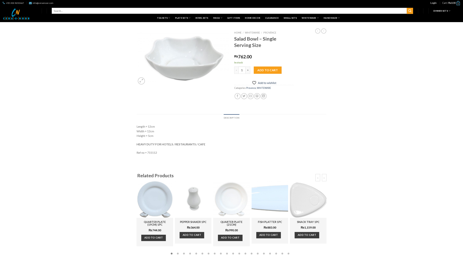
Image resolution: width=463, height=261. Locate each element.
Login (433, 2)
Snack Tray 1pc (308, 221)
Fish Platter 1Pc (270, 221)
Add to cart (267, 70)
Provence (269, 32)
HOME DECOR (252, 17)
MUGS (216, 17)
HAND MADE (330, 17)
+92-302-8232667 (15, 3)
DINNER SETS (440, 10)
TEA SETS (162, 17)
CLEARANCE (272, 17)
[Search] (410, 11)
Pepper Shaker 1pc (193, 221)
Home (237, 32)
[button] (171, 253)
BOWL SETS (202, 17)
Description (231, 117)
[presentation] (317, 177)
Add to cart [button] (153, 237)
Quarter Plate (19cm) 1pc (155, 223)
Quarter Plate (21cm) (231, 223)
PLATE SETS (181, 17)
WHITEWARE (309, 17)
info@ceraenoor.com (43, 3)
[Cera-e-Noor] (16, 14)
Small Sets (290, 17)
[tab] (231, 117)
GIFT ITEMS (233, 17)
